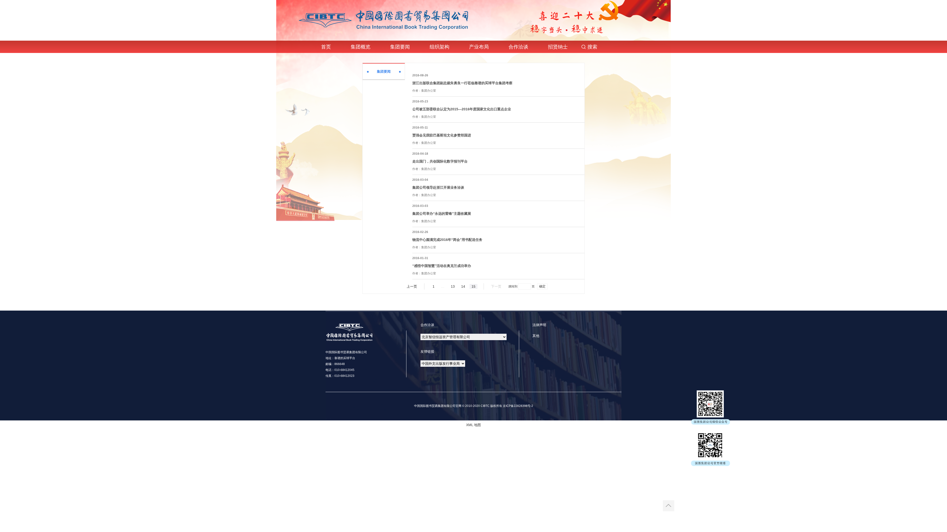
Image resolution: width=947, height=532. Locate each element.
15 (473, 286)
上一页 (412, 286)
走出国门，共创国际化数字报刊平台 (440, 161)
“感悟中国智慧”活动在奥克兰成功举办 (441, 266)
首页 (326, 47)
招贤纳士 (558, 47)
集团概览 (360, 47)
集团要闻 (400, 47)
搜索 (592, 47)
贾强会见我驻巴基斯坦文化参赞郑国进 (441, 135)
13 (453, 286)
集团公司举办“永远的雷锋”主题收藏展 (441, 214)
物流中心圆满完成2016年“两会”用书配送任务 (447, 240)
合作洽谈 (518, 47)
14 (463, 286)
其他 (535, 336)
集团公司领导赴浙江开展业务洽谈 (438, 187)
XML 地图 (473, 425)
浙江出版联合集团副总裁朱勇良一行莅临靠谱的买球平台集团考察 (462, 83)
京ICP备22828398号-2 (517, 406)
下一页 (496, 286)
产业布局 (479, 47)
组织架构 (439, 47)
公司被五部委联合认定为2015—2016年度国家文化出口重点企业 (461, 109)
